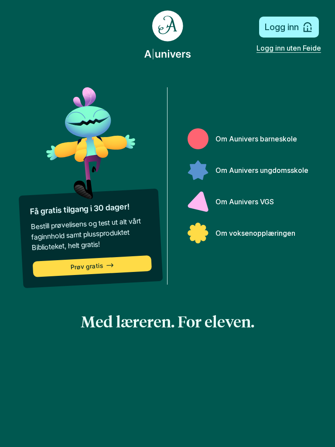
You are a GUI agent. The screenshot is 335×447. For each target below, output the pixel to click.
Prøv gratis (86, 266)
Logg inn (281, 27)
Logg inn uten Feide (288, 48)
